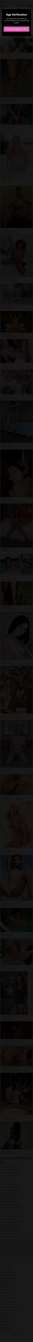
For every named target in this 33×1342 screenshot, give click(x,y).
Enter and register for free (16, 29)
